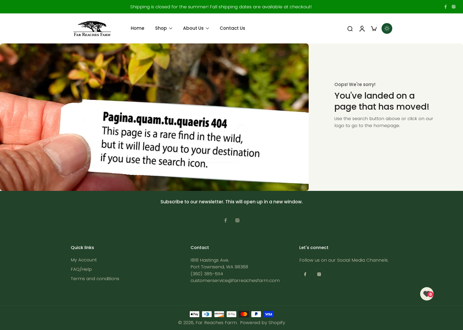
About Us (193, 28)
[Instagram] (454, 6)
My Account (84, 260)
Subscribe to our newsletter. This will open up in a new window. (231, 202)
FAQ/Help (81, 269)
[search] (350, 28)
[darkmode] (387, 28)
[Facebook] (446, 6)
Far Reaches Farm (216, 322)
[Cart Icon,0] (373, 28)
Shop (161, 28)
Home (137, 28)
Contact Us (232, 28)
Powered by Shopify (262, 322)
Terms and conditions (95, 279)
